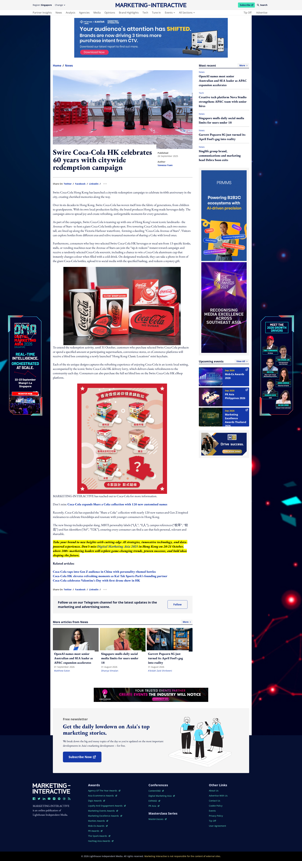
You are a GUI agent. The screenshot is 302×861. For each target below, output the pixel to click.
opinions (109, 12)
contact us (214, 800)
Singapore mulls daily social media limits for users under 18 (221, 120)
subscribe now (84, 758)
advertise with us (218, 795)
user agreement (217, 825)
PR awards (95, 830)
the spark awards (99, 835)
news (59, 12)
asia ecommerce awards (101, 795)
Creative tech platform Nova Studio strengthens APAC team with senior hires (223, 101)
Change (59, 4)
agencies (84, 12)
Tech (201, 92)
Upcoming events (222, 361)
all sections (186, 12)
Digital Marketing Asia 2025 (117, 546)
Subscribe (247, 5)
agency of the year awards (103, 790)
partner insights (42, 12)
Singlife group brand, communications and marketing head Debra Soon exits (220, 155)
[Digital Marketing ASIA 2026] (25, 344)
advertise (261, 12)
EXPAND (154, 800)
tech (145, 12)
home (57, 65)
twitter (68, 184)
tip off (248, 12)
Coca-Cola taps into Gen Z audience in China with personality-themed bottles (104, 572)
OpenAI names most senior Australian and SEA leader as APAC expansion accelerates (223, 80)
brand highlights (129, 12)
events (169, 12)
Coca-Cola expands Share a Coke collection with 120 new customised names (117, 504)
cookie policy (215, 805)
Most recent (222, 65)
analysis (70, 12)
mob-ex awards (98, 825)
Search (263, 4)
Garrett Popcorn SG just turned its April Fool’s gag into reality (222, 137)
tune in (156, 12)
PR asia (153, 805)
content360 (156, 790)
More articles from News (120, 622)
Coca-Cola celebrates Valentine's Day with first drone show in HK (96, 580)
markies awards (98, 820)
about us (213, 790)
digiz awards (96, 800)
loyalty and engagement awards (105, 805)
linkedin (93, 184)
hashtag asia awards (99, 840)
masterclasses (157, 819)
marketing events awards (101, 810)
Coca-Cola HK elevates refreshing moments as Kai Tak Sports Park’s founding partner (110, 576)
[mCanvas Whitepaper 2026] (151, 38)
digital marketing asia (160, 795)
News (69, 65)
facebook (80, 184)
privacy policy (216, 815)
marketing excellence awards (104, 815)
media (97, 12)
